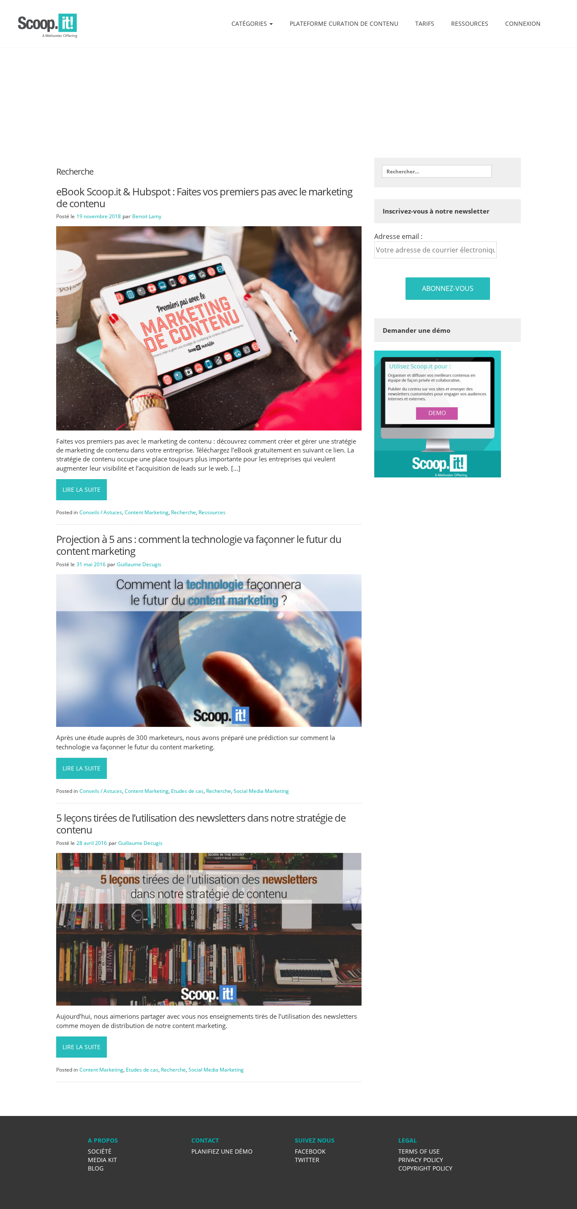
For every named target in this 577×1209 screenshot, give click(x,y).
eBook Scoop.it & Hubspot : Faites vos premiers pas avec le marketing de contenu (204, 197)
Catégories (250, 23)
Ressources (469, 23)
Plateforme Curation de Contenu (344, 23)
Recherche (183, 512)
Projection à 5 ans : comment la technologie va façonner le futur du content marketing (198, 545)
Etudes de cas (187, 791)
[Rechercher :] (437, 171)
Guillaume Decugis (139, 564)
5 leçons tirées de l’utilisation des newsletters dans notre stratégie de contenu (201, 823)
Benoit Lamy (146, 216)
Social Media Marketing (261, 791)
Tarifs (424, 23)
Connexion (523, 23)
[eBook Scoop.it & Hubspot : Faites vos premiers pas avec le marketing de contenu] (209, 327)
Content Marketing (147, 512)
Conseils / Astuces (100, 512)
